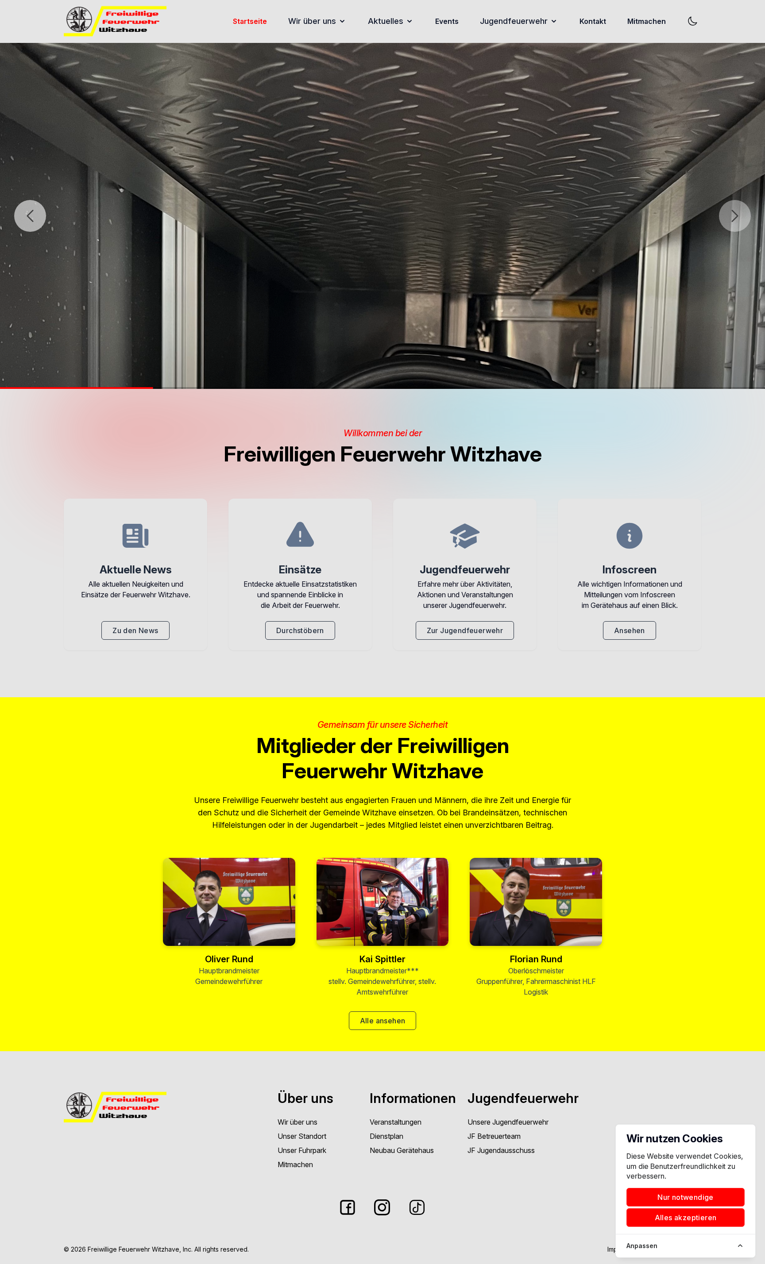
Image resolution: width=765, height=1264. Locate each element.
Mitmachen (646, 21)
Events (447, 21)
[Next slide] (735, 216)
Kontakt (593, 21)
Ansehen (629, 630)
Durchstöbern (300, 630)
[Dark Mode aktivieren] (692, 21)
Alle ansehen (383, 1020)
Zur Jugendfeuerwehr (465, 630)
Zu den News (135, 630)
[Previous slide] (30, 216)
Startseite (250, 21)
